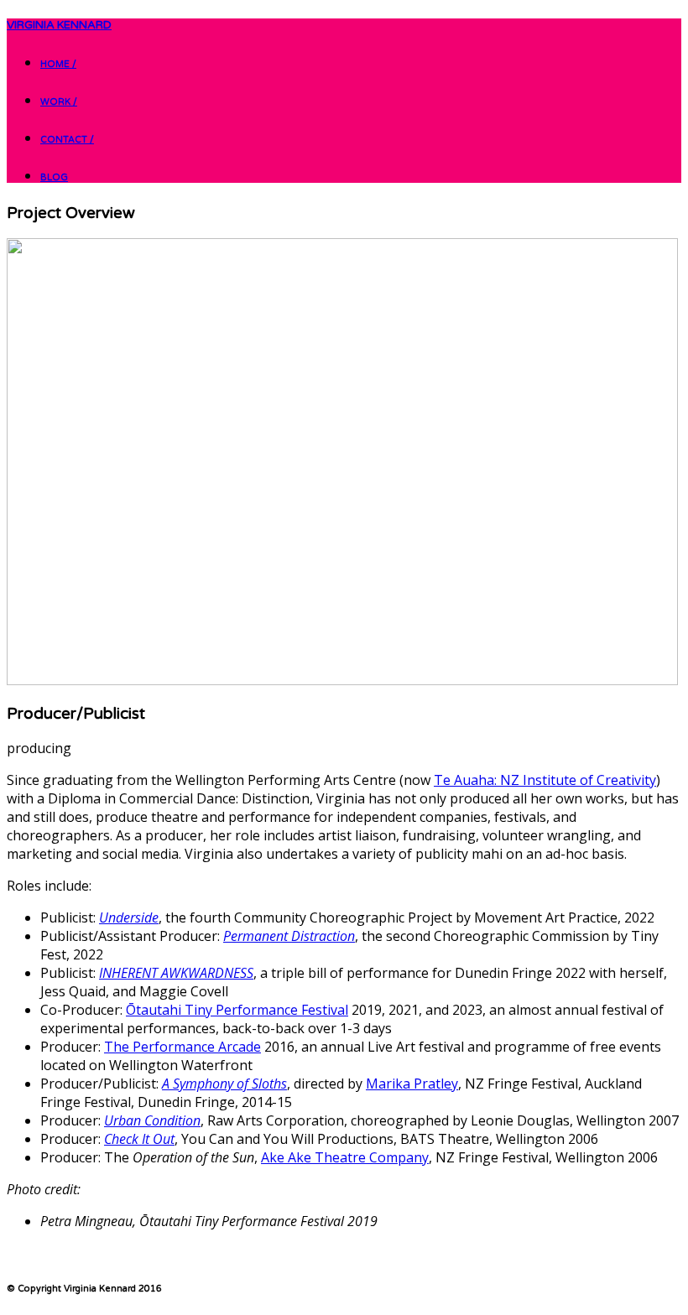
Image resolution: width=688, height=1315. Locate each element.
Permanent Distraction (289, 936)
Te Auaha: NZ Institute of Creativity (545, 780)
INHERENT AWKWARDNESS (176, 973)
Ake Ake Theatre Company (345, 1157)
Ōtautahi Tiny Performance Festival (237, 1010)
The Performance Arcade (182, 1046)
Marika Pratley (412, 1083)
